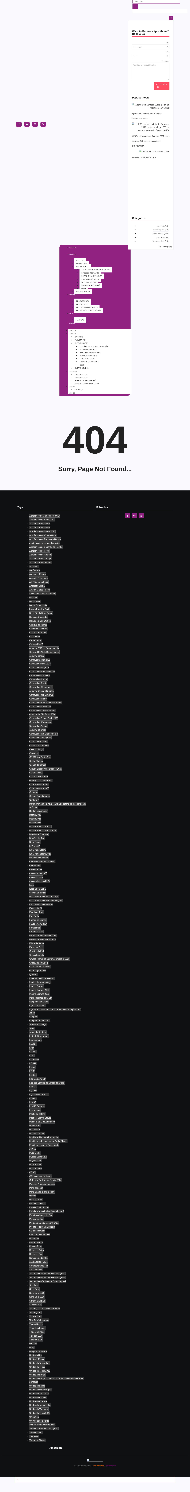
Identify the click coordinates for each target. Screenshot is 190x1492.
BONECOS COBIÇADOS (88, 349)
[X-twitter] (43, 124)
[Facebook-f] (19, 124)
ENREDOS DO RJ (81, 374)
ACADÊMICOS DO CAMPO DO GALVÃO (94, 346)
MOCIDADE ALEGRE (87, 359)
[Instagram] (35, 124)
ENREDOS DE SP (81, 377)
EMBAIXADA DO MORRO (89, 356)
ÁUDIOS (72, 393)
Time (167, 52)
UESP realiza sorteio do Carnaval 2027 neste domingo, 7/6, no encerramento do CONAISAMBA (150, 141)
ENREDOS (73, 371)
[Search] (135, 6)
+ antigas (79, 390)
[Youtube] (27, 124)
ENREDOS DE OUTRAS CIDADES (87, 384)
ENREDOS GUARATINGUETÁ (85, 380)
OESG (82, 365)
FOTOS (72, 387)
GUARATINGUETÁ (81, 343)
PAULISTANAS (80, 340)
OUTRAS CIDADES (82, 368)
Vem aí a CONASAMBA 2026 (144, 157)
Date (167, 43)
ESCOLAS (73, 334)
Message (165, 61)
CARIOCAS (79, 337)
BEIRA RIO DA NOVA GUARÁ (90, 352)
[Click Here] (171, 18)
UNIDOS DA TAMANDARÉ (89, 362)
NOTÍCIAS (73, 331)
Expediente (55, 1447)
